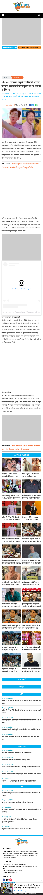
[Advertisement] (21, 195)
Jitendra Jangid (9, 105)
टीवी (21, 694)
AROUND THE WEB (21, 455)
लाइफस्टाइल (21, 746)
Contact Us (8, 861)
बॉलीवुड (21, 687)
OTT (21, 786)
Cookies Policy (23, 893)
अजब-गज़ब (16, 77)
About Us (7, 848)
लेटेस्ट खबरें (21, 679)
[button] (3, 15)
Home (5, 77)
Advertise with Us (12, 893)
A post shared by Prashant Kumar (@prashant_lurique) (21, 312)
